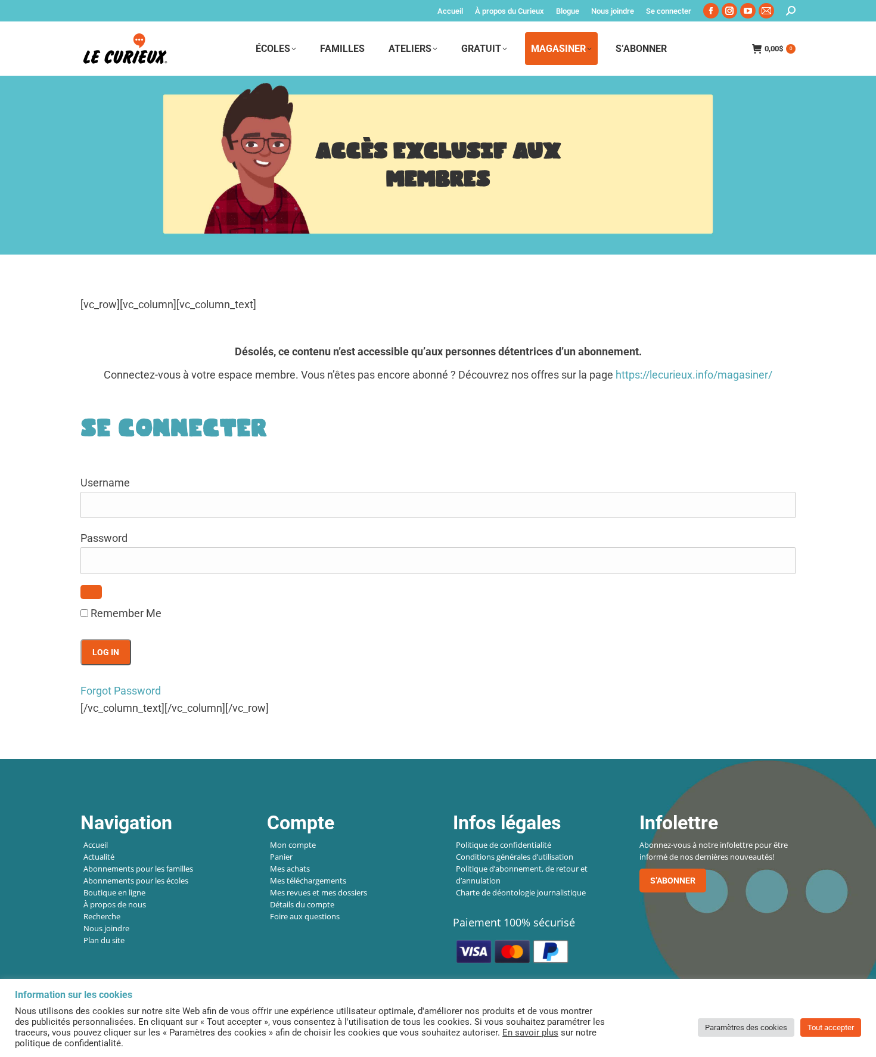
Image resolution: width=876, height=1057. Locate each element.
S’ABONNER (672, 880)
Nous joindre (106, 928)
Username (105, 482)
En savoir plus (530, 1032)
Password (104, 538)
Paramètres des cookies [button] (746, 1027)
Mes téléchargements (308, 880)
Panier (281, 856)
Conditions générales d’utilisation (514, 856)
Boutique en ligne (114, 892)
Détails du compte (302, 904)
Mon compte (293, 844)
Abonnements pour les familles (138, 868)
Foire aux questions (305, 916)
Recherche (101, 916)
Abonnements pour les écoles (135, 880)
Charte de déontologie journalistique (521, 892)
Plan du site (104, 940)
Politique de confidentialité (503, 844)
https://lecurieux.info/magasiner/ (694, 374)
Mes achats (290, 868)
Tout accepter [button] (830, 1027)
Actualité (98, 856)
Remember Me (124, 613)
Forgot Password (120, 690)
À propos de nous (114, 904)
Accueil (95, 844)
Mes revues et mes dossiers (318, 892)
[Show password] (91, 592)
